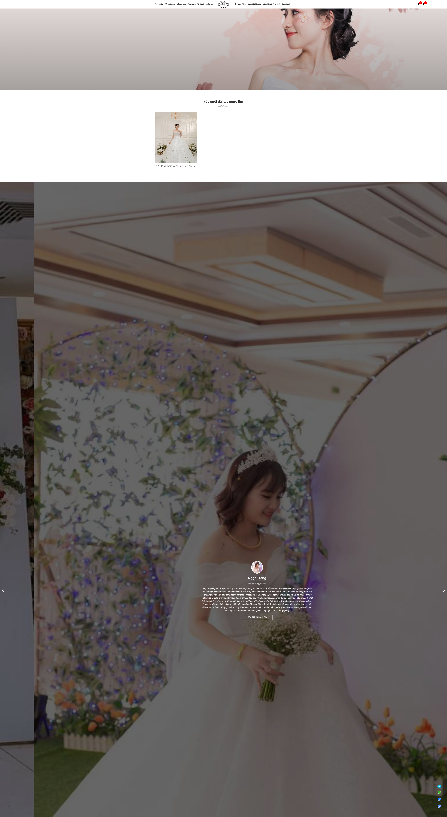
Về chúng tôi (170, 4)
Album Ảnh (181, 4)
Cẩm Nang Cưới (283, 4)
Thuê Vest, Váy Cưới (196, 4)
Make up (209, 4)
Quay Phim (242, 4)
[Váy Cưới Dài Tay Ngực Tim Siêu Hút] (176, 137)
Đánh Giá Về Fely (269, 4)
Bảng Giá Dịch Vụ (254, 4)
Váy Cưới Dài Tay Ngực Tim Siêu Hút (176, 166)
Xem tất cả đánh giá (223, 611)
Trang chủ (159, 4)
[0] (424, 4)
